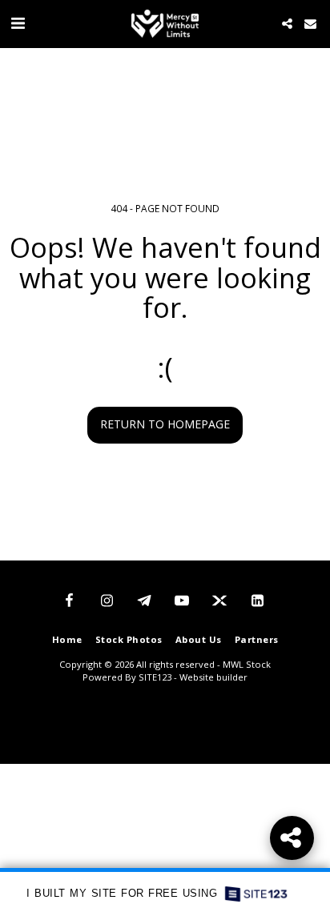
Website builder (213, 677)
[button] (17, 22)
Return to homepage (165, 424)
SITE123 (155, 677)
